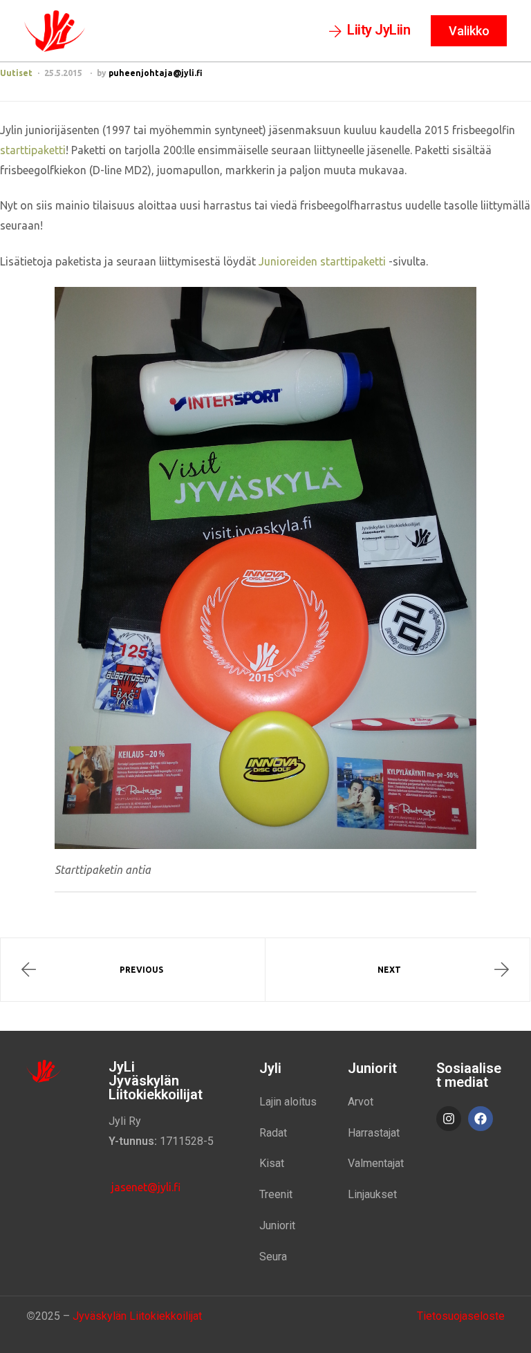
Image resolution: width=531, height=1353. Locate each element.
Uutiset (16, 72)
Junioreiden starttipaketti (322, 261)
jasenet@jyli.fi (144, 1187)
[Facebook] (480, 1118)
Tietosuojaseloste (461, 1316)
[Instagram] (448, 1118)
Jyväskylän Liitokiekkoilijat (137, 1316)
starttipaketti (33, 150)
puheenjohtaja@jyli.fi (156, 72)
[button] (370, 31)
